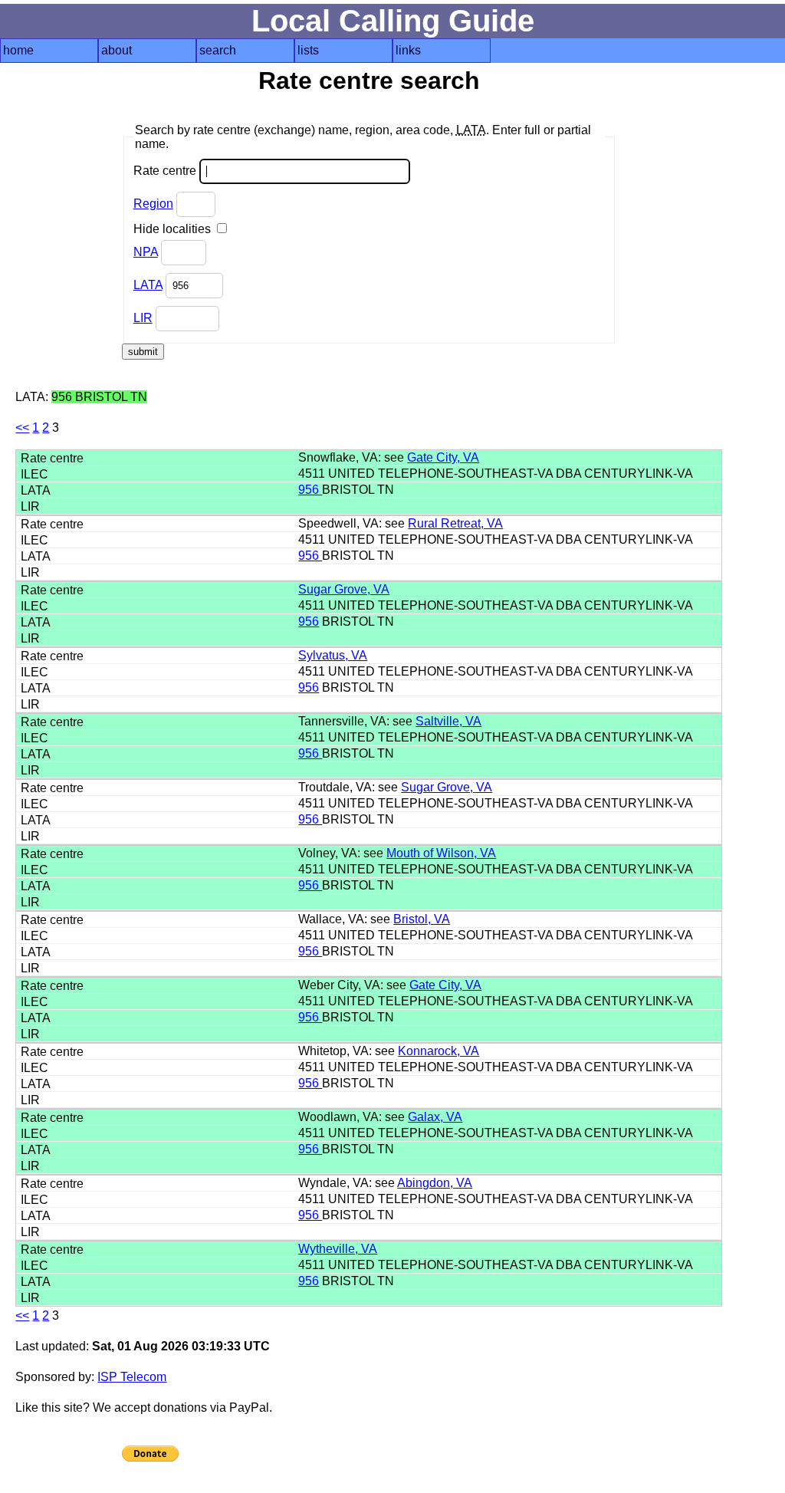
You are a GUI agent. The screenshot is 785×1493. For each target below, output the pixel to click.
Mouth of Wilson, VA (441, 853)
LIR (143, 317)
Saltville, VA (448, 721)
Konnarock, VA (438, 1050)
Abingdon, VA (434, 1182)
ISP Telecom (131, 1376)
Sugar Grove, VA (343, 589)
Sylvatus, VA (332, 655)
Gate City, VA (443, 457)
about (116, 50)
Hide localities (173, 228)
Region (153, 203)
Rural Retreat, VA (455, 523)
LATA (148, 284)
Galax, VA (435, 1116)
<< (22, 427)
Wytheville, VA (337, 1248)
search (217, 50)
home (18, 50)
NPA (145, 251)
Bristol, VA (421, 919)
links (408, 50)
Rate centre (166, 170)
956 (310, 489)
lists (308, 50)
